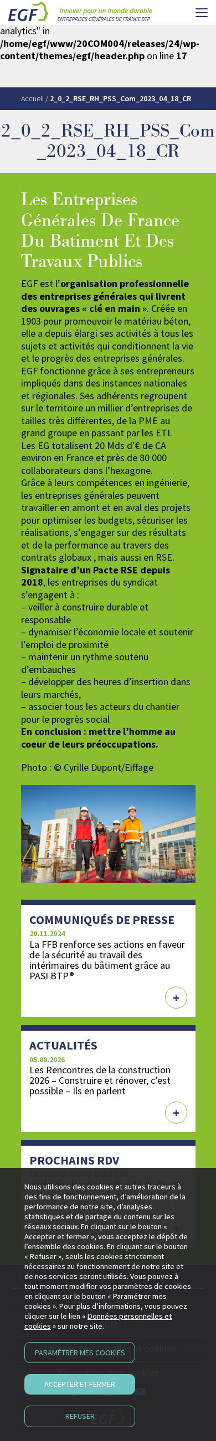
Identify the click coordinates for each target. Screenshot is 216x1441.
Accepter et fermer (79, 1384)
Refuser (80, 1416)
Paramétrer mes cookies (80, 1353)
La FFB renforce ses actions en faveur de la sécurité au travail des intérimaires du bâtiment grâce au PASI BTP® (107, 960)
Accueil (32, 98)
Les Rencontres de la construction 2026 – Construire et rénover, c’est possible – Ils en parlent (100, 1080)
